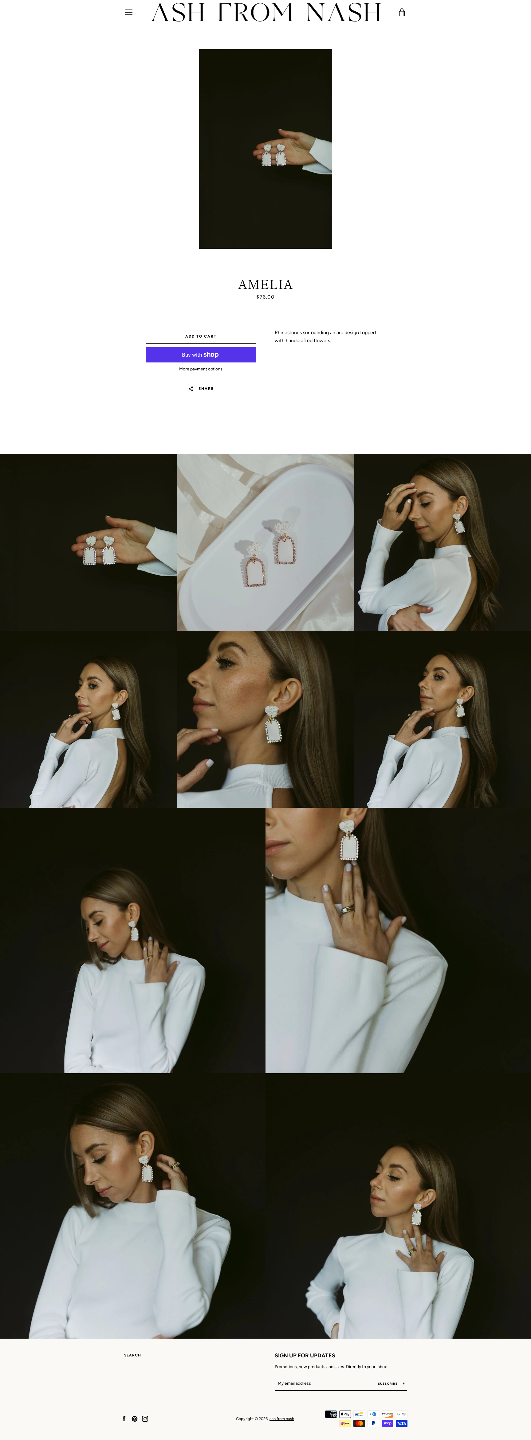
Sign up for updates (305, 1355)
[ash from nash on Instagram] (145, 1418)
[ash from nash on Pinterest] (135, 1418)
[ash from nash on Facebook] (124, 1418)
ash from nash (281, 1418)
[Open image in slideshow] (265, 149)
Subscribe (388, 1384)
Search (132, 1355)
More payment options (200, 369)
